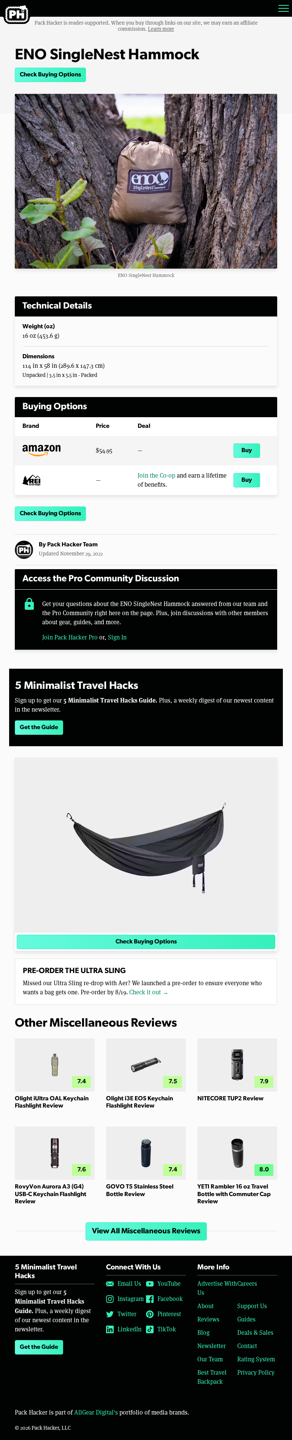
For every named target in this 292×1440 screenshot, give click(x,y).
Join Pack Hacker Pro (70, 637)
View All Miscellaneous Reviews (146, 1231)
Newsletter (211, 1346)
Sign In (117, 637)
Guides (246, 1319)
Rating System (256, 1359)
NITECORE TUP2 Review (230, 1099)
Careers (247, 1284)
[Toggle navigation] (283, 8)
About (205, 1306)
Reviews (208, 1319)
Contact (247, 1346)
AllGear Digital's (96, 1412)
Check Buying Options (50, 75)
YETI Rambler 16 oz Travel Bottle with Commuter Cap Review (234, 1194)
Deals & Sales (255, 1333)
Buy (246, 451)
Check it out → (148, 992)
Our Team (210, 1359)
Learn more (161, 28)
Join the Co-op (156, 475)
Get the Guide (39, 728)
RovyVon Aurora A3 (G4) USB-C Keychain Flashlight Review (50, 1194)
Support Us (252, 1306)
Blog (203, 1333)
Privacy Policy (256, 1373)
